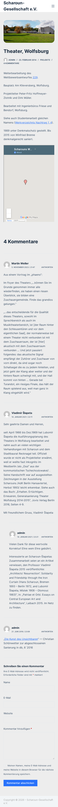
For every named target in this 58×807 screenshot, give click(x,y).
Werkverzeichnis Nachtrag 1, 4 (33, 122)
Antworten (47, 267)
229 (35, 77)
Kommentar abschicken (20, 782)
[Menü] (53, 6)
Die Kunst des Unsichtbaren (21, 639)
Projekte (45, 60)
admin (21, 532)
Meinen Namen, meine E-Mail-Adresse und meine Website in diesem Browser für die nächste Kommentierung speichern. (29, 769)
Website (8, 713)
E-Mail (7, 697)
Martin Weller (20, 263)
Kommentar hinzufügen (18, 728)
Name (7, 682)
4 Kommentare (11, 63)
